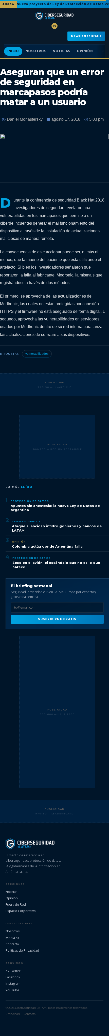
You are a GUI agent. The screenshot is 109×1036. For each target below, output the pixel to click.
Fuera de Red (16, 904)
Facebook (13, 977)
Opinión (85, 51)
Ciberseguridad (26, 521)
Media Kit (12, 937)
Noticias (61, 51)
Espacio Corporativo (21, 910)
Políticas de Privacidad (22, 950)
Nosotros (36, 51)
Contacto (12, 944)
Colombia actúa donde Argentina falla (47, 546)
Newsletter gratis (86, 36)
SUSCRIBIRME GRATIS (57, 619)
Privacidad (13, 1014)
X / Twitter (13, 970)
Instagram (13, 983)
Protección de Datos (30, 501)
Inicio (13, 51)
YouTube (12, 990)
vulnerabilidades (36, 353)
